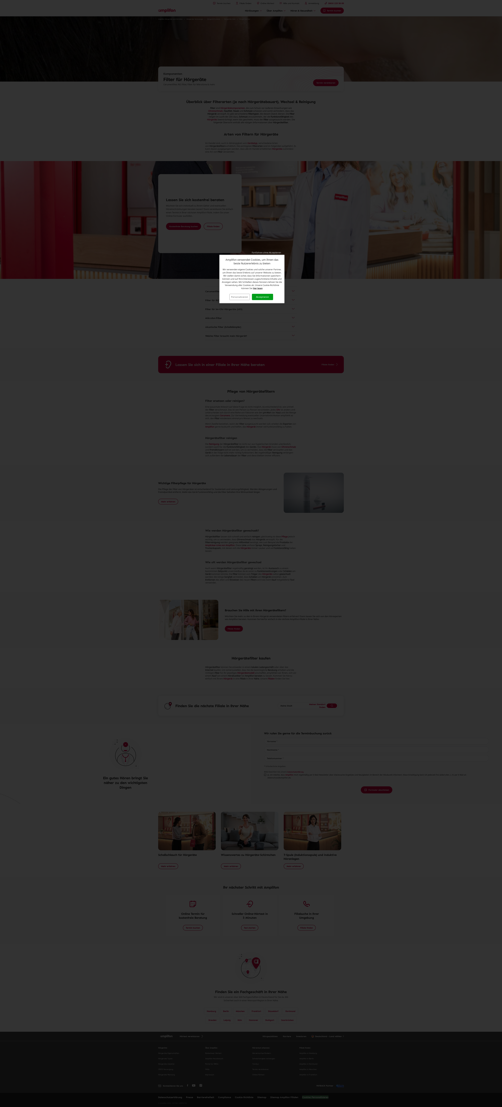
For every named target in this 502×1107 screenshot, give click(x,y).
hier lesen (258, 288)
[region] (252, 279)
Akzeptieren (262, 297)
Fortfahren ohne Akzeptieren (266, 252)
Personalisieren (239, 297)
